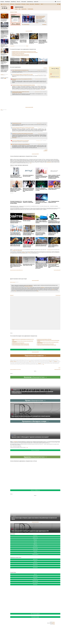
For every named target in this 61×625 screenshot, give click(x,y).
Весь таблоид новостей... (25, 24)
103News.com (35, 537)
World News (37, 4)
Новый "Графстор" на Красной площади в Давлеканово (20, 144)
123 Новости (12, 4)
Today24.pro (35, 578)
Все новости (32, 4)
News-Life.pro (11, 361)
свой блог (29, 252)
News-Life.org (35, 548)
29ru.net (18, 1)
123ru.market (23, 1)
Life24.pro (11, 179)
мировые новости (20, 250)
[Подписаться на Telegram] (55, 1)
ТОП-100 (50, 361)
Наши (1, 109)
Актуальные (2, 74)
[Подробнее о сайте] (15, 19)
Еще (41, 4)
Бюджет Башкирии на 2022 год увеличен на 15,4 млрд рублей (20, 54)
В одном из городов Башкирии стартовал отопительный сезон (20, 55)
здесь (29, 361)
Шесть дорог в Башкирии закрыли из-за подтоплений (20, 140)
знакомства (39, 363)
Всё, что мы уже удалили (35, 613)
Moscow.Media (35, 582)
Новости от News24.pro (35, 450)
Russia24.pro (12, 57)
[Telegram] (58, 4)
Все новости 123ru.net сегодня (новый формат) (35, 349)
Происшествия (17, 4)
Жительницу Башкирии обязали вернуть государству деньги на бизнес (23, 127)
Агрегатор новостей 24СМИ (29, 107)
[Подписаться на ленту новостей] (59, 4)
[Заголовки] (19, 24)
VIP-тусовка (23, 4)
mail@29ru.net (23, 252)
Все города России (58, 295)
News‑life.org (13, 1)
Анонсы (27, 4)
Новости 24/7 (11, 295)
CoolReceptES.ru (35, 554)
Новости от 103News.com (35, 490)
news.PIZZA (35, 546)
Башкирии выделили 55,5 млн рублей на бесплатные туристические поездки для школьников (25, 52)
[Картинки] (17, 24)
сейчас (5, 78)
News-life (11, 192)
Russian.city (12, 166)
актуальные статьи (14, 250)
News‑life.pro (7, 1)
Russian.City (35, 565)
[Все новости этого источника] (41, 74)
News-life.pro (35, 563)
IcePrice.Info (35, 550)
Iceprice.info (36, 1)
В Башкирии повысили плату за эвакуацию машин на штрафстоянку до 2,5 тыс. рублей (24, 51)
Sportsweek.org (30, 1)
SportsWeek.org (35, 580)
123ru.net (58, 1)
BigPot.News (35, 559)
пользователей (49, 249)
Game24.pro (35, 535)
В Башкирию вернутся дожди (16, 123)
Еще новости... (44, 24)
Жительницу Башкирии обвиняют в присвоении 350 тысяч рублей (22, 74)
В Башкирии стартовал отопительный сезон (18, 53)
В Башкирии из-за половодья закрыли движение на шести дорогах (22, 133)
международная (15, 441)
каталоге (53, 289)
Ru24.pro (2, 1)
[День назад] (53, 76)
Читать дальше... (43, 89)
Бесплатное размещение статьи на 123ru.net (15, 369)
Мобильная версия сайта (57, 369)
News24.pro (12, 212)
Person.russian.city (13, 236)
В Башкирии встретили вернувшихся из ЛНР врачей (44, 339)
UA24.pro (35, 552)
